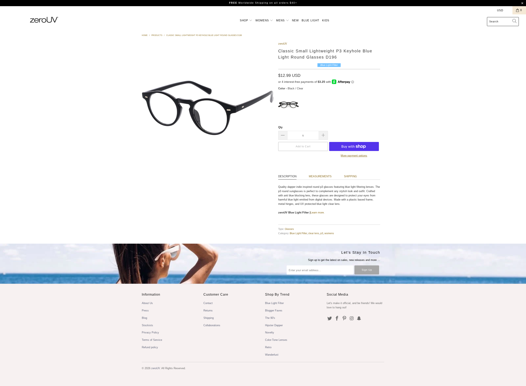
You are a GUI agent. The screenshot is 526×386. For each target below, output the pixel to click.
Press (145, 310)
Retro (268, 347)
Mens (281, 20)
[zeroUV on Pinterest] (344, 318)
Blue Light (310, 20)
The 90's (270, 317)
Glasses (289, 229)
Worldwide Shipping (248, 2)
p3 (321, 233)
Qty (280, 127)
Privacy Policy (150, 332)
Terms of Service (152, 339)
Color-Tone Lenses (276, 339)
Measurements (320, 176)
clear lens (313, 233)
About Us (147, 303)
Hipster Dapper (274, 325)
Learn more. (317, 212)
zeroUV (282, 43)
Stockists (147, 325)
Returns (208, 310)
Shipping (350, 176)
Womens (262, 20)
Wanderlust (271, 354)
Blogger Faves (273, 310)
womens (329, 233)
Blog (144, 317)
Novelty (269, 332)
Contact (208, 303)
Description (287, 176)
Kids (325, 20)
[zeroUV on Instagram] (352, 318)
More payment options (354, 155)
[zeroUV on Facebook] (337, 318)
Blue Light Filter (298, 233)
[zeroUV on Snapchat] (359, 318)
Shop (244, 20)
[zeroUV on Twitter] (330, 318)
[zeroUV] (44, 19)
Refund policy (150, 347)
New (295, 20)
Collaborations (211, 325)
